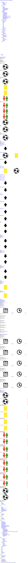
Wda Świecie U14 (2, 143)
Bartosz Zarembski (2, 167)
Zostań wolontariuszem (4, 561)
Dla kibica (2, 34)
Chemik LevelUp (5, 15)
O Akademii (2, 521)
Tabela (3, 539)
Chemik (2, 54)
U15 (1, 548)
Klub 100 (4, 33)
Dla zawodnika (4, 18)
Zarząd (2, 507)
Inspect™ (14, 562)
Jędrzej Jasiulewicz (2, 266)
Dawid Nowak (1, 166)
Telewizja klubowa (3, 555)
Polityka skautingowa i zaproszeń (7, 17)
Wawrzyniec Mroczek (2, 177)
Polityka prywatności (5, 9)
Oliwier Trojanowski (2, 152)
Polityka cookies (8, 562)
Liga (3, 38)
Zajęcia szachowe (5, 39)
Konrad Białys (1, 194)
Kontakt (4, 10)
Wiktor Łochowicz (2, 178)
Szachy (2, 37)
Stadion (4, 7)
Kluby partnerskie (5, 16)
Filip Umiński (1, 145)
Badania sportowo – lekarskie (6, 534)
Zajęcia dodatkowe (5, 529)
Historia (2, 29)
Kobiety (4, 3)
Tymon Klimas (1, 215)
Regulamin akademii (5, 533)
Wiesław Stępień (2, 159)
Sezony (4, 30)
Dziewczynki (3, 552)
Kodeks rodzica (5, 535)
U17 (3, 22)
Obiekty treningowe (3, 508)
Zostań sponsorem (3, 560)
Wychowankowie (5, 12)
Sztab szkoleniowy (5, 13)
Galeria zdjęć (4, 35)
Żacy (3, 27)
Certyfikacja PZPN (3, 523)
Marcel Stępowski (2, 201)
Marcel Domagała (2, 174)
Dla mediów (2, 509)
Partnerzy (4, 32)
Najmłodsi (4, 28)
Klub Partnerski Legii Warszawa (5, 525)
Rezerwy (2, 546)
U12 (1, 550)
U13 (3, 25)
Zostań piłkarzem (3, 559)
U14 (3, 24)
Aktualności (2, 2)
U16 (3, 23)
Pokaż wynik (1, 60)
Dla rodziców (4, 19)
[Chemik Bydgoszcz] (14, 0)
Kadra (3, 540)
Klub (2, 5)
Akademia (4, 4)
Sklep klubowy (4, 36)
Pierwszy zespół (3, 504)
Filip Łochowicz (2, 208)
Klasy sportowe (5, 14)
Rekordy (4, 31)
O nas (2, 506)
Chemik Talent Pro (5, 530)
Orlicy (3, 26)
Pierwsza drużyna (5, 20)
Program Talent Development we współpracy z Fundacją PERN (10, 531)
